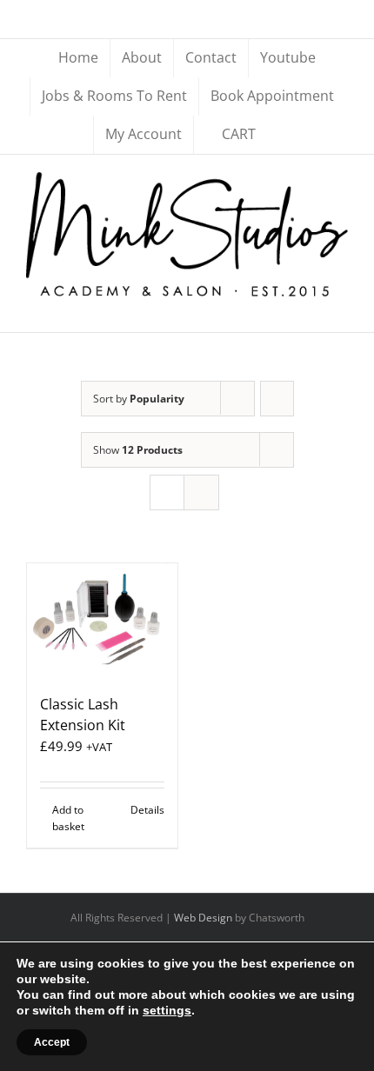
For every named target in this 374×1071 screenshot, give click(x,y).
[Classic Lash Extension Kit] (102, 619)
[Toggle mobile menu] (341, 305)
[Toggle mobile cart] (310, 305)
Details (147, 809)
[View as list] (201, 492)
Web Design (203, 917)
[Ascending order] (277, 398)
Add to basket (68, 818)
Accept (52, 1042)
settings (167, 1010)
